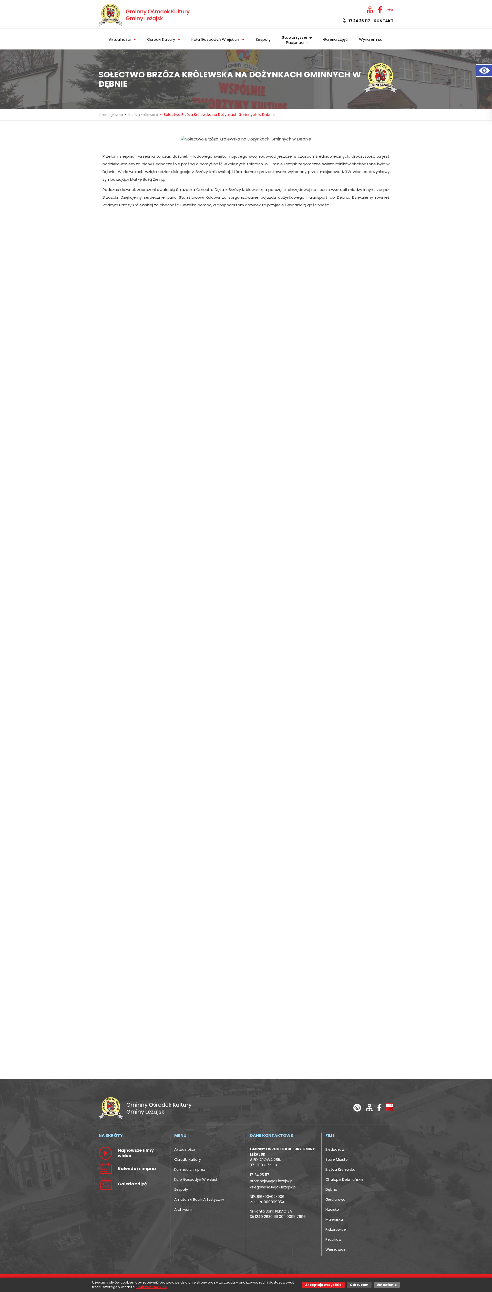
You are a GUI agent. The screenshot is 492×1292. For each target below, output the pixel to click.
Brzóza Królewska (143, 114)
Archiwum (183, 1209)
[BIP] (389, 1108)
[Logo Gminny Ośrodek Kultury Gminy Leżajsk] (145, 14)
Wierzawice (335, 1249)
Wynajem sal (371, 39)
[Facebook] (379, 1108)
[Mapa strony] (369, 1108)
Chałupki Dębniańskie (344, 1179)
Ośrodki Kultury (187, 1159)
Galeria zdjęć (335, 39)
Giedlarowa (335, 1199)
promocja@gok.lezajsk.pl (271, 1181)
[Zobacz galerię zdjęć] (105, 1183)
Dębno (331, 1189)
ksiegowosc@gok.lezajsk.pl (273, 1187)
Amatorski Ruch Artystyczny (199, 1199)
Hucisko (332, 1209)
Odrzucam (359, 1285)
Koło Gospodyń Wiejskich (196, 1179)
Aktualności (184, 1149)
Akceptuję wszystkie (323, 1285)
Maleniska (334, 1219)
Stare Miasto (336, 1159)
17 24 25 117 (359, 21)
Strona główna (111, 114)
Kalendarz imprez (189, 1169)
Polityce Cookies (151, 1287)
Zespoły (263, 39)
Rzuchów (333, 1239)
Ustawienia (387, 1285)
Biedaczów (334, 1149)
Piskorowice (335, 1229)
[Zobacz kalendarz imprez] (105, 1168)
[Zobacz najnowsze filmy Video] (105, 1153)
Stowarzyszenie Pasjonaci (297, 40)
